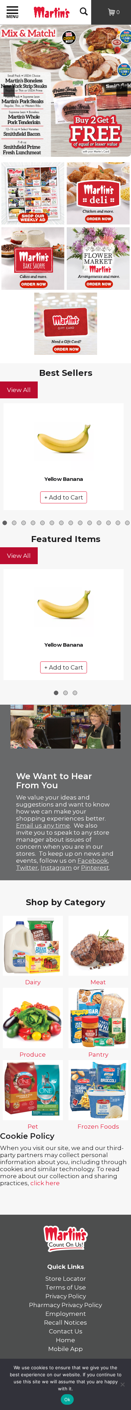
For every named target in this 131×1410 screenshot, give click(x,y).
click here (45, 1183)
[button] (9, 91)
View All (19, 389)
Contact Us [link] (65, 1331)
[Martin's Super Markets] (51, 11)
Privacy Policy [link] (65, 1296)
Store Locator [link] (65, 1278)
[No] (122, 1384)
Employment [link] (65, 1313)
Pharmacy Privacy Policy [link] (65, 1304)
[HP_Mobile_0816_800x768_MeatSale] (65, 91)
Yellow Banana (63, 479)
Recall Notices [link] (65, 1322)
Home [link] (65, 1340)
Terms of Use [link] (65, 1287)
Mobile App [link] (65, 1348)
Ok (67, 1399)
